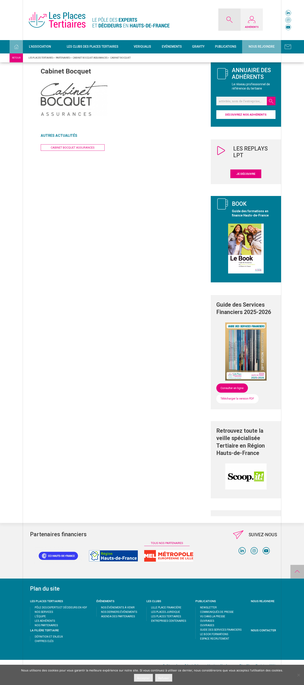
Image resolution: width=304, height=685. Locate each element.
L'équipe (40, 616)
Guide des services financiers (220, 629)
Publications (225, 46)
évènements (105, 601)
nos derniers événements (119, 612)
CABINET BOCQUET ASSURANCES (73, 147)
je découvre (245, 173)
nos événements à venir (118, 607)
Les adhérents (45, 620)
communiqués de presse (217, 612)
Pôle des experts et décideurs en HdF (61, 607)
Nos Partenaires (46, 625)
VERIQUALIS (142, 46)
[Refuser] (298, 675)
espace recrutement (214, 638)
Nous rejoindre (262, 46)
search (271, 101)
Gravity (198, 46)
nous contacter (263, 630)
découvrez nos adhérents (245, 114)
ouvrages (207, 620)
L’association (40, 46)
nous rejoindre (262, 601)
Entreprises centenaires (168, 620)
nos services (44, 612)
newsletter (208, 607)
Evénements (172, 46)
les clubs (153, 601)
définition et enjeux (49, 636)
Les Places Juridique (165, 612)
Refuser (163, 678)
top (297, 572)
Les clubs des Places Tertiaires (92, 46)
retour (16, 58)
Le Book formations (214, 634)
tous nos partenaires (167, 543)
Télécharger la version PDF (237, 398)
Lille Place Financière (166, 607)
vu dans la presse (212, 616)
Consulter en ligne (232, 388)
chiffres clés (44, 641)
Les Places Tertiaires (166, 616)
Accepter (143, 678)
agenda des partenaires (118, 616)
